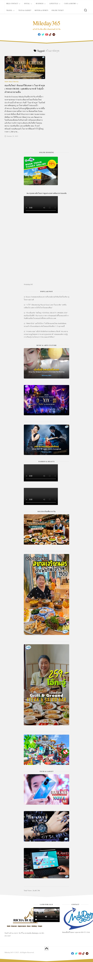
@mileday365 (28, 284)
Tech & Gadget (24, 10)
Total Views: (28, 890)
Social (27, 3)
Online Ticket (57, 10)
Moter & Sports (41, 10)
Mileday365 (46, 22)
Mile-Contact (12, 3)
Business (39, 3)
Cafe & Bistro (70, 3)
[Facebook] (39, 34)
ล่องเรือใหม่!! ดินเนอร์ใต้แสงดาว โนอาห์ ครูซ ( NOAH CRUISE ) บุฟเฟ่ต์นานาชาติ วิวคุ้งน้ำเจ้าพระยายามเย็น (25, 88)
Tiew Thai (8, 82)
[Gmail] (53, 34)
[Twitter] (43, 34)
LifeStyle (53, 3)
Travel (9, 10)
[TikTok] (50, 34)
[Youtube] (46, 34)
